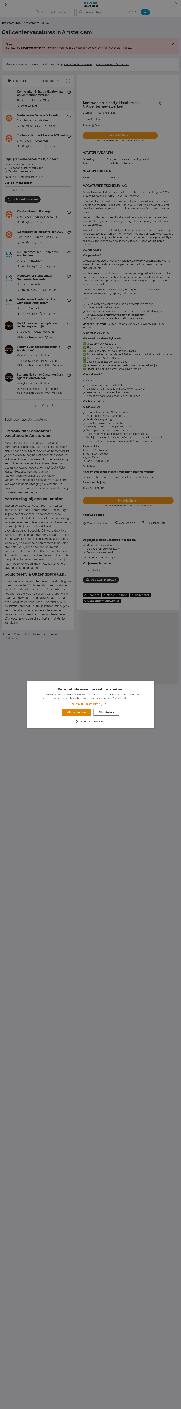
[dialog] (90, 704)
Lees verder (133, 698)
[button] (90, 704)
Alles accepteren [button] (76, 712)
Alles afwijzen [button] (106, 712)
